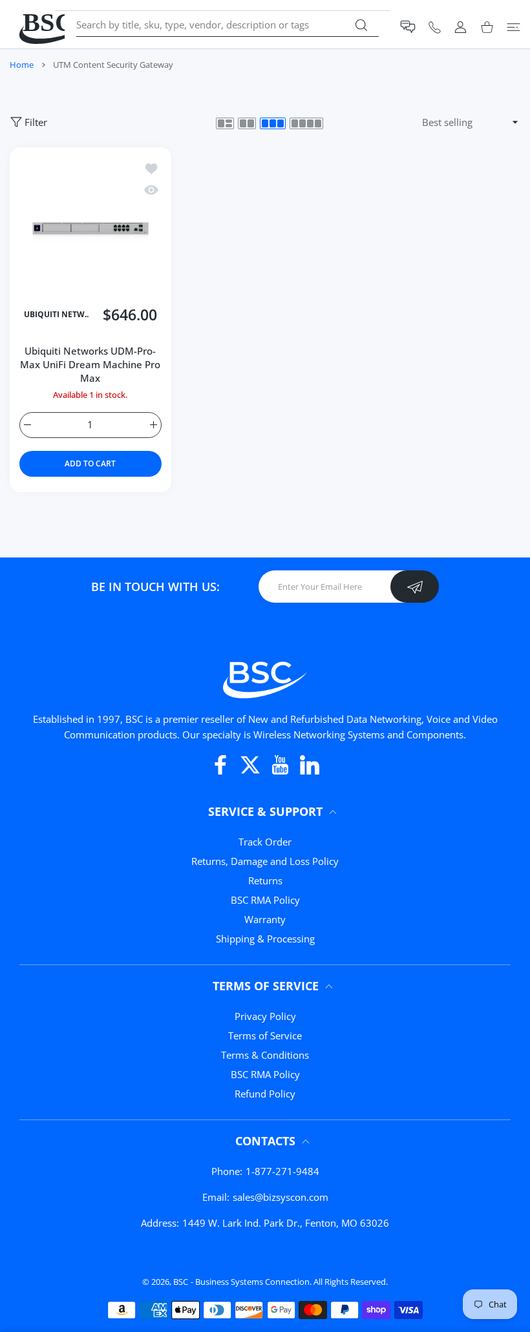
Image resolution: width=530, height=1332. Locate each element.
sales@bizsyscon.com (280, 1197)
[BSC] (265, 678)
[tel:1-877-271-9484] (434, 27)
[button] (408, 26)
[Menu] (513, 27)
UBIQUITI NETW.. (56, 315)
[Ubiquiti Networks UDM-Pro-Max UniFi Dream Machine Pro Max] (90, 228)
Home (22, 64)
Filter (36, 122)
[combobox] (227, 24)
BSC (180, 1281)
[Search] (361, 25)
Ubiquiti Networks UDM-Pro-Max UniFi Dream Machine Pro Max (90, 364)
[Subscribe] (414, 586)
